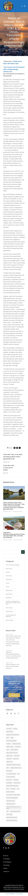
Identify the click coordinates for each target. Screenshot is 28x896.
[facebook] (7, 713)
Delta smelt (9, 758)
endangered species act (15, 767)
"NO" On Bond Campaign (12, 565)
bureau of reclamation (11, 740)
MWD (8, 788)
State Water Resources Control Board (13, 807)
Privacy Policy (7, 889)
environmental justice (11, 773)
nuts (18, 788)
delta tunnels (9, 761)
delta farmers (9, 755)
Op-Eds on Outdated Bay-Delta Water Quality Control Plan (13, 602)
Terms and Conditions (18, 889)
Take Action (6, 865)
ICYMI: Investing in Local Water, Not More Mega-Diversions (12, 666)
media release (17, 782)
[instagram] (18, 713)
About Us (5, 855)
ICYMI (7, 587)
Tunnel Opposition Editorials (11, 615)
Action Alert (9, 568)
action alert (9, 728)
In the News (6, 859)
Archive (8, 572)
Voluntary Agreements (15, 811)
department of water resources (13, 764)
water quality (9, 814)
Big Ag (12, 737)
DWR (8, 767)
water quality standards (12, 817)
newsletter (13, 788)
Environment (9, 770)
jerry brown (9, 779)
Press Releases (7, 862)
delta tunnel (15, 758)
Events (7, 583)
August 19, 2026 (7, 539)
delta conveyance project (12, 752)
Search (23, 552)
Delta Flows (9, 576)
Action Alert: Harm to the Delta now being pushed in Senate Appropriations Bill (12, 457)
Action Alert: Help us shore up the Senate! (8, 468)
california (9, 743)
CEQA (8, 749)
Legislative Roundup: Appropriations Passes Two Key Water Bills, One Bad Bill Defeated (14, 535)
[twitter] (14, 713)
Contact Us (6, 871)
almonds (15, 728)
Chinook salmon (14, 749)
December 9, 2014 (11, 49)
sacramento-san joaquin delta (13, 794)
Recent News (9, 611)
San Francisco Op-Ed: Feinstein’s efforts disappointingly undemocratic (14, 69)
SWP (8, 811)
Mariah (20, 49)
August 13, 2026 (9, 662)
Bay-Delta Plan (10, 731)
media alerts (9, 782)
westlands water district (12, 820)
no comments (15, 51)
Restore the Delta (17, 511)
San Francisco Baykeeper (12, 797)
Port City (21, 887)
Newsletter (9, 597)
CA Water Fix (18, 746)
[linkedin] (11, 713)
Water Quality (9, 620)
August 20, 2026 (7, 511)
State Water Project (11, 803)
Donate (5, 868)
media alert (15, 779)
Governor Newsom (11, 776)
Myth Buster (9, 594)
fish (18, 773)
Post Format (9, 608)
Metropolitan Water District (12, 785)
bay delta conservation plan (13, 734)
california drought (16, 743)
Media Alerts (9, 590)
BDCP (8, 737)
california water (10, 746)
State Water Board (11, 800)
